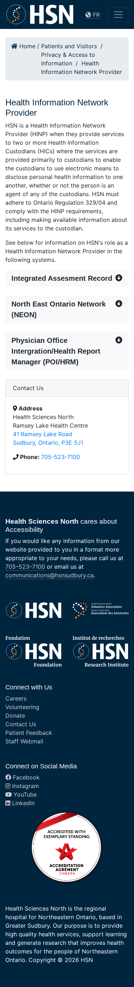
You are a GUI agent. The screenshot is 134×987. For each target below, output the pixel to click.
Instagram (24, 785)
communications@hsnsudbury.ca (49, 575)
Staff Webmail (24, 741)
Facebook (25, 777)
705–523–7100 (25, 566)
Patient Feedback (28, 732)
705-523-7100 (60, 456)
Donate (15, 715)
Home (26, 46)
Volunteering (22, 707)
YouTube (24, 794)
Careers (15, 698)
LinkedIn (22, 803)
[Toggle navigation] (118, 15)
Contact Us (20, 724)
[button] (67, 278)
